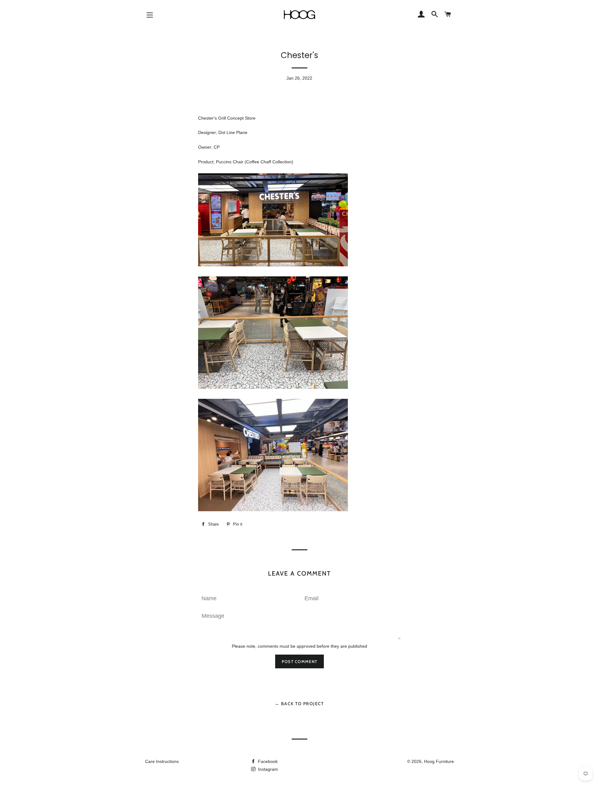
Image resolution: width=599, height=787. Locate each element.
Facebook (267, 761)
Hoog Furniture (439, 761)
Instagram (267, 769)
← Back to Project (299, 703)
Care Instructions (162, 761)
